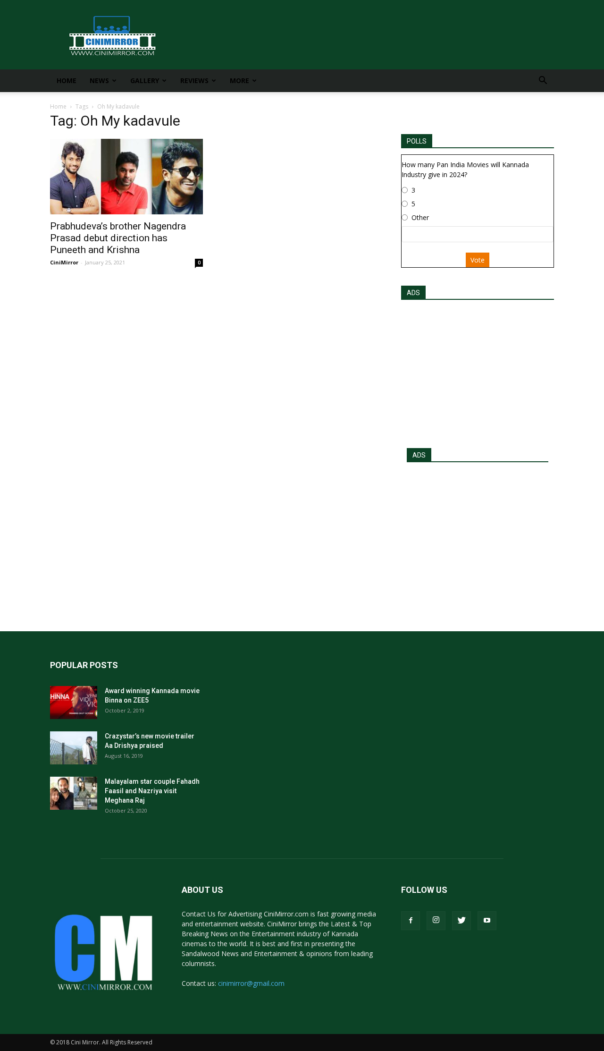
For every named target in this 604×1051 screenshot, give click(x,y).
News (99, 80)
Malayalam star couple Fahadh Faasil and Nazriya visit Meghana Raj (152, 791)
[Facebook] (410, 920)
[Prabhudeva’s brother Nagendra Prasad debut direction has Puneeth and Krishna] (126, 176)
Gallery (144, 80)
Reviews (194, 80)
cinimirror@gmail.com (251, 983)
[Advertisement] (477, 371)
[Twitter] (461, 920)
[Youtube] (487, 920)
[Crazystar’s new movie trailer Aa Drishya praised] (73, 747)
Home (66, 80)
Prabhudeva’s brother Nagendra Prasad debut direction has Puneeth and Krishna (118, 237)
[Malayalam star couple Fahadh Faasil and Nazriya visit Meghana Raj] (73, 793)
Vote (477, 259)
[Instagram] (436, 920)
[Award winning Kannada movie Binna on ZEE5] (73, 702)
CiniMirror (64, 262)
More (239, 80)
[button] (542, 81)
